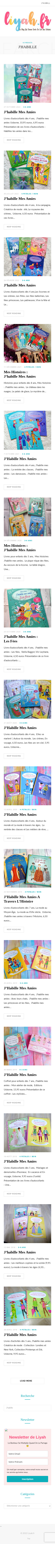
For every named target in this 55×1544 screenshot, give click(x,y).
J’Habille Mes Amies (20, 459)
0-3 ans (23, 1069)
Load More (26, 1381)
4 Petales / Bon (30, 194)
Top (28, 1538)
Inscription (27, 1479)
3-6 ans (27, 107)
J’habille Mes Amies (20, 112)
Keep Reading (14, 140)
